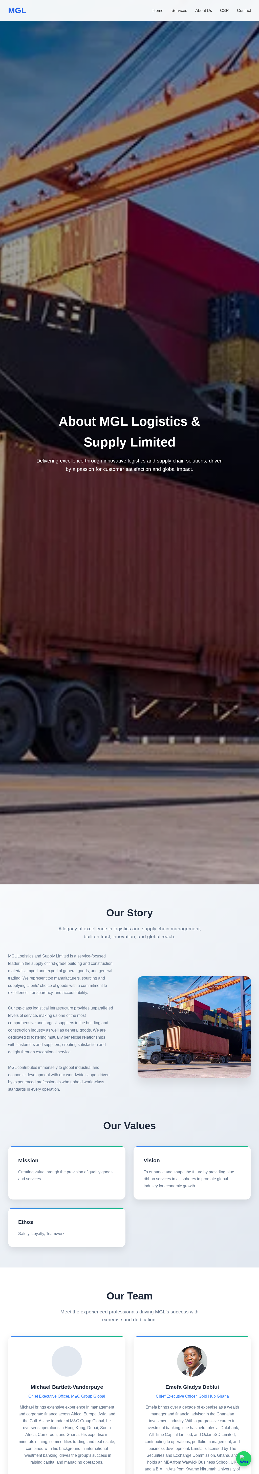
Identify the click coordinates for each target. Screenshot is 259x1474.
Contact (244, 10)
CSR (224, 10)
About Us (203, 10)
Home (158, 10)
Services (179, 10)
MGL (17, 10)
